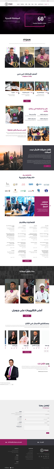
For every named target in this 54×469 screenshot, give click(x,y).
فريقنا (29, 4)
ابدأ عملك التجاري (40, 4)
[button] (6, 57)
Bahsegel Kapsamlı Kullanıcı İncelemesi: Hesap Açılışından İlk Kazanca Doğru (33, 234)
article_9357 (24, 225)
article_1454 (12, 250)
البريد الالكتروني (47, 414)
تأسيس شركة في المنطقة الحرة (29, 457)
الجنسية (48, 421)
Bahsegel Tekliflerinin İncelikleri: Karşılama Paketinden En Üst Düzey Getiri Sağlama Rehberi (10, 234)
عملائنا (32, 4)
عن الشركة (22, 4)
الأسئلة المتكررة (31, 450)
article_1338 (35, 250)
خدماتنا (36, 4)
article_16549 (46, 225)
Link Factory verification (34, 242)
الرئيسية (46, 4)
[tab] (49, 18)
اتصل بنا (18, 4)
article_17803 (35, 225)
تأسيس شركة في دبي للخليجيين (29, 456)
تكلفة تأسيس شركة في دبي (29, 453)
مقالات (26, 4)
